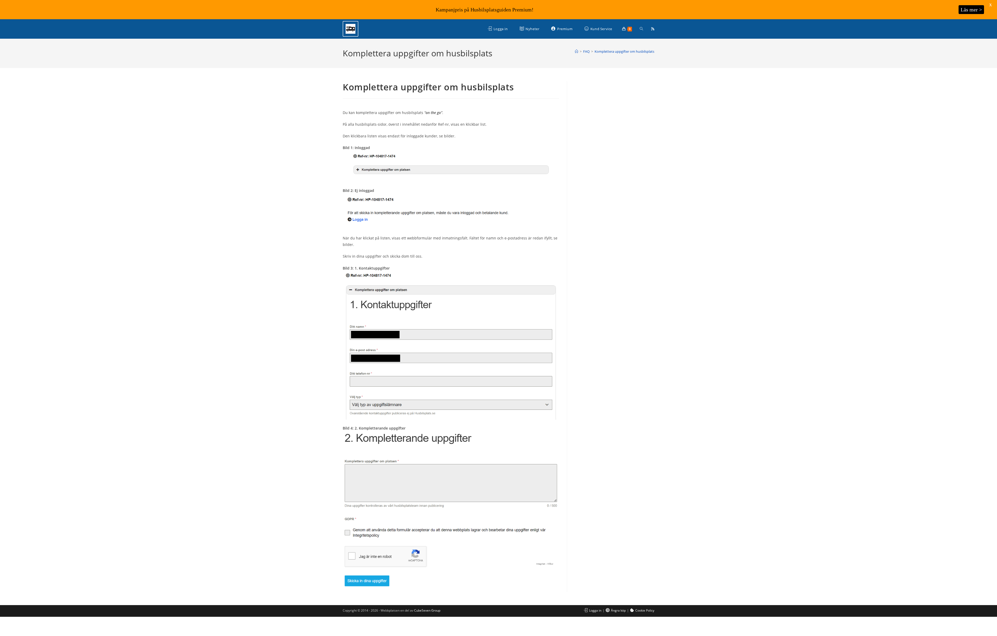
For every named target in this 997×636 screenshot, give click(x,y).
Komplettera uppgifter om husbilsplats (624, 51)
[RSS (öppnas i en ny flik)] (652, 29)
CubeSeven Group (427, 610)
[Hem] (576, 51)
